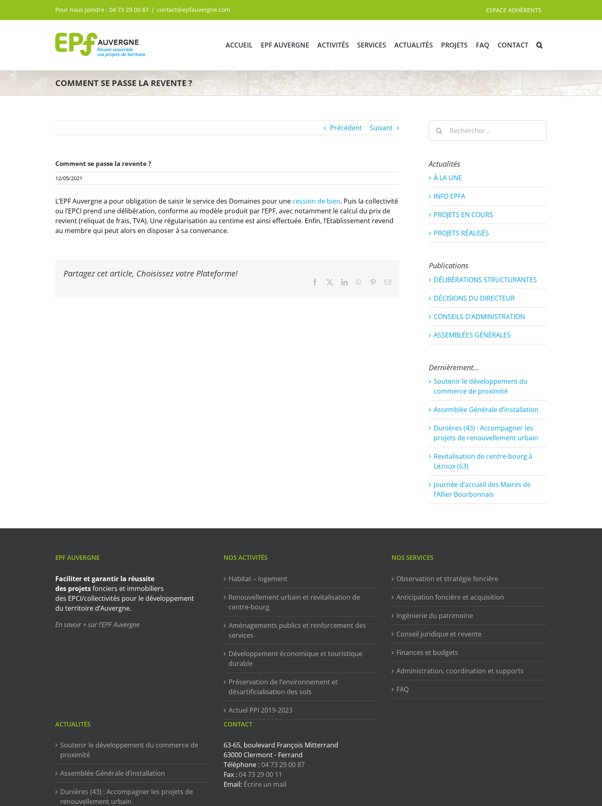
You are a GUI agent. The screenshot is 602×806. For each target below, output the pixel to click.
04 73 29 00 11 (260, 774)
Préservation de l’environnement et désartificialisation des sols (283, 686)
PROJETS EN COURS (463, 214)
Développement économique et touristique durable (295, 658)
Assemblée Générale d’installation (486, 409)
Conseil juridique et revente (439, 633)
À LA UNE (448, 177)
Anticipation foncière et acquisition (450, 597)
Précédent (346, 127)
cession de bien (316, 201)
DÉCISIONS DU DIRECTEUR (474, 298)
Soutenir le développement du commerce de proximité (129, 749)
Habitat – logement (258, 578)
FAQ (402, 689)
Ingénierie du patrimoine (434, 615)
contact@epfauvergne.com (193, 10)
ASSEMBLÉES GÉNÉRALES (472, 335)
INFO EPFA (449, 196)
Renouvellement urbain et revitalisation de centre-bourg (294, 602)
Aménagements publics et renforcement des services (297, 630)
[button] (539, 45)
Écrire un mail (265, 784)
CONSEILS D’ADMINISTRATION (479, 316)
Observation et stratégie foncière (447, 578)
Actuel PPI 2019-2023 (260, 710)
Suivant (381, 127)
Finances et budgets (427, 652)
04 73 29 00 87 (129, 10)
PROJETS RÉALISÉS (461, 233)
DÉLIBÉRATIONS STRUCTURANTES (485, 279)
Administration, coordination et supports (460, 670)
